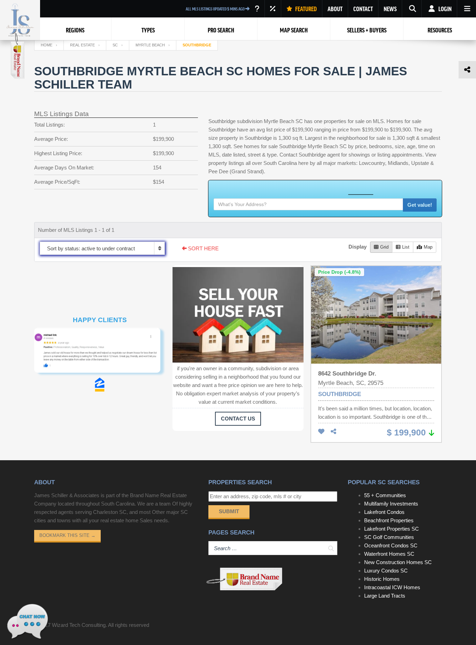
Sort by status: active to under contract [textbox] (91, 248)
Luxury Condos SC (386, 571)
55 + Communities (385, 495)
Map (428, 247)
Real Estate (82, 45)
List (405, 247)
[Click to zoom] (100, 353)
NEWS (390, 8)
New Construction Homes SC (398, 562)
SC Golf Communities (389, 537)
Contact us (238, 419)
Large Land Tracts (384, 596)
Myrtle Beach (150, 45)
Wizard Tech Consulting (79, 625)
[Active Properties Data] (256, 8)
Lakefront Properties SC (391, 529)
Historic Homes (382, 579)
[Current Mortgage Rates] (273, 8)
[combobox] (102, 248)
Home (46, 45)
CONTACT (363, 8)
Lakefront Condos (384, 512)
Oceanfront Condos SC (390, 545)
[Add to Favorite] (321, 432)
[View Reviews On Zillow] (100, 385)
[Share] (333, 432)
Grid (384, 247)
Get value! (419, 205)
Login (444, 8)
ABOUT (335, 8)
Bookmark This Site (67, 535)
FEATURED (305, 8)
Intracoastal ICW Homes (392, 587)
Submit (229, 511)
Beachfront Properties (389, 520)
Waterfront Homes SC (389, 554)
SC (115, 45)
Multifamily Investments (391, 504)
